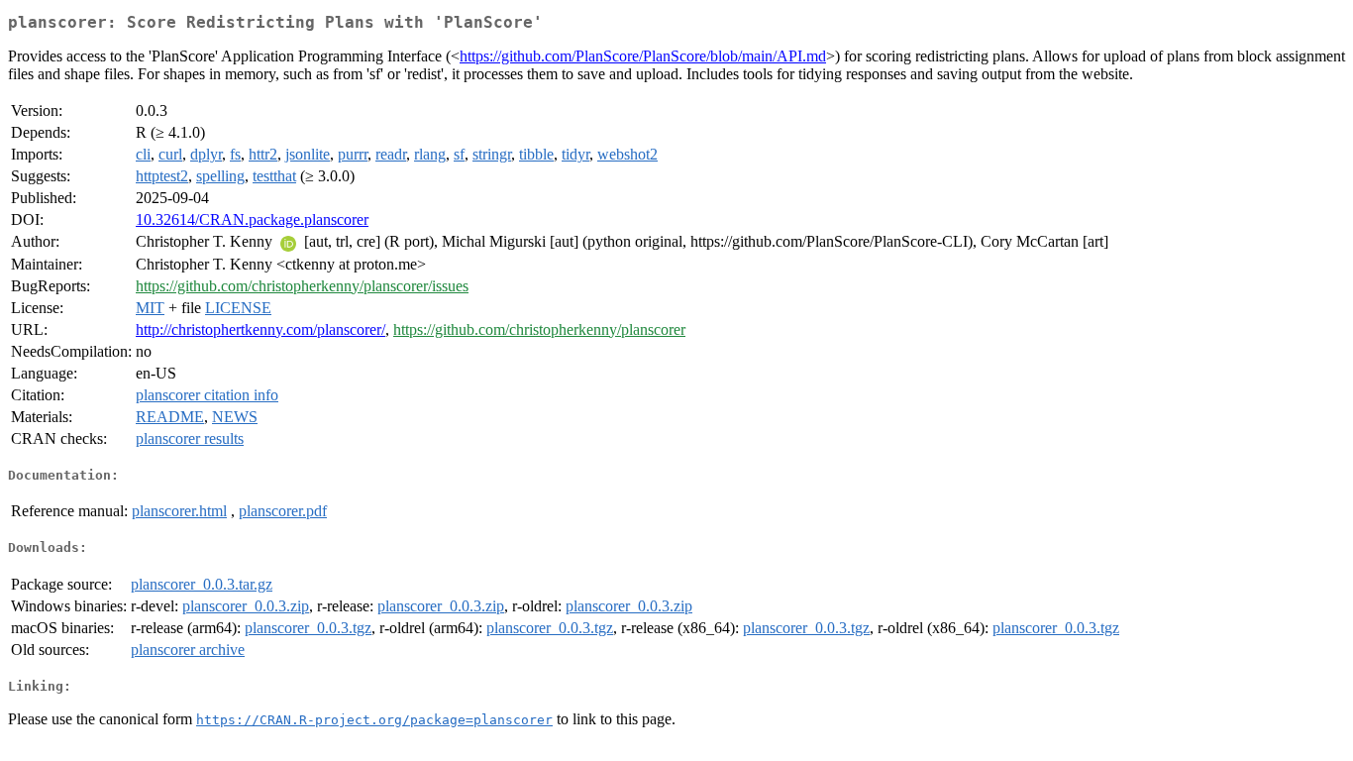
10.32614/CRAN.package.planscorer (252, 219)
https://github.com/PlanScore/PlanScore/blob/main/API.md (643, 56)
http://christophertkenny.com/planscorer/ (260, 329)
